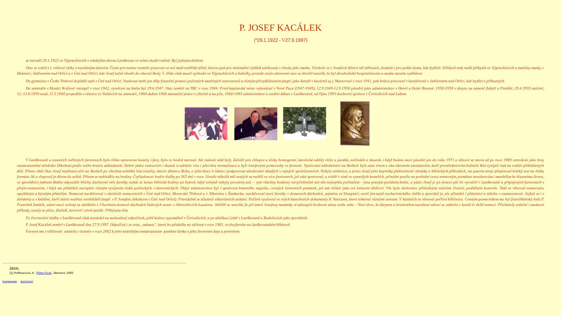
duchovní (26, 281)
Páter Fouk (44, 272)
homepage (9, 281)
